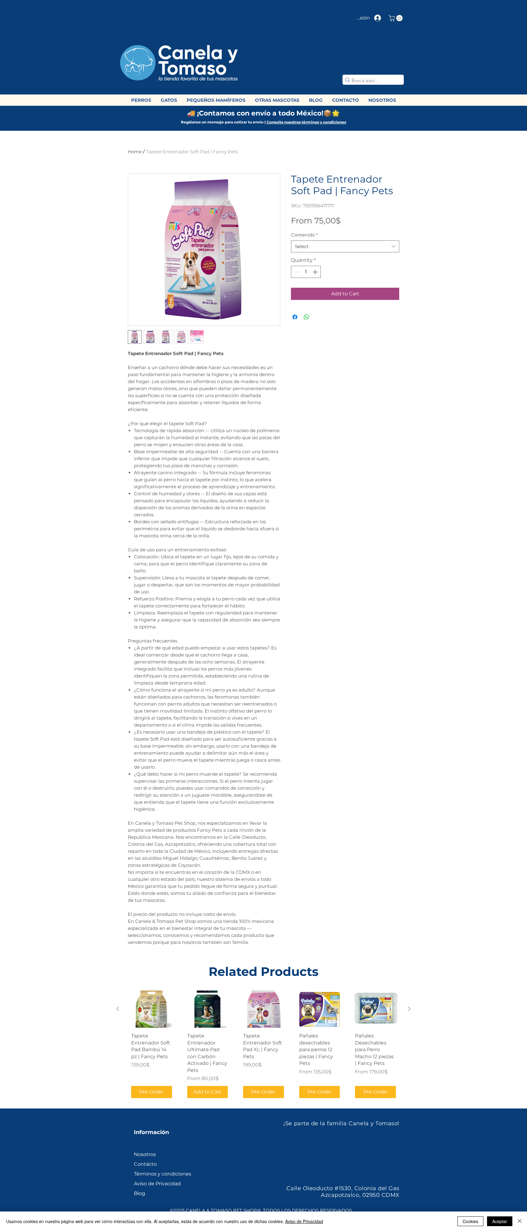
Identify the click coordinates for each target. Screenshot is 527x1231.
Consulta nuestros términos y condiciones (306, 122)
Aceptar (499, 1221)
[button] (396, 18)
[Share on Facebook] (295, 317)
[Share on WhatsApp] (306, 317)
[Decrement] (296, 272)
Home (135, 152)
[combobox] (345, 246)
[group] (263, 1046)
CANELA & (255, 67)
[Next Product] (409, 1008)
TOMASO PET (249, 73)
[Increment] (315, 272)
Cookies (470, 1221)
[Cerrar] (519, 1221)
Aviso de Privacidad (304, 1221)
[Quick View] (152, 1009)
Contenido (304, 235)
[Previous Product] (117, 1008)
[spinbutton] (305, 272)
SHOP (262, 79)
